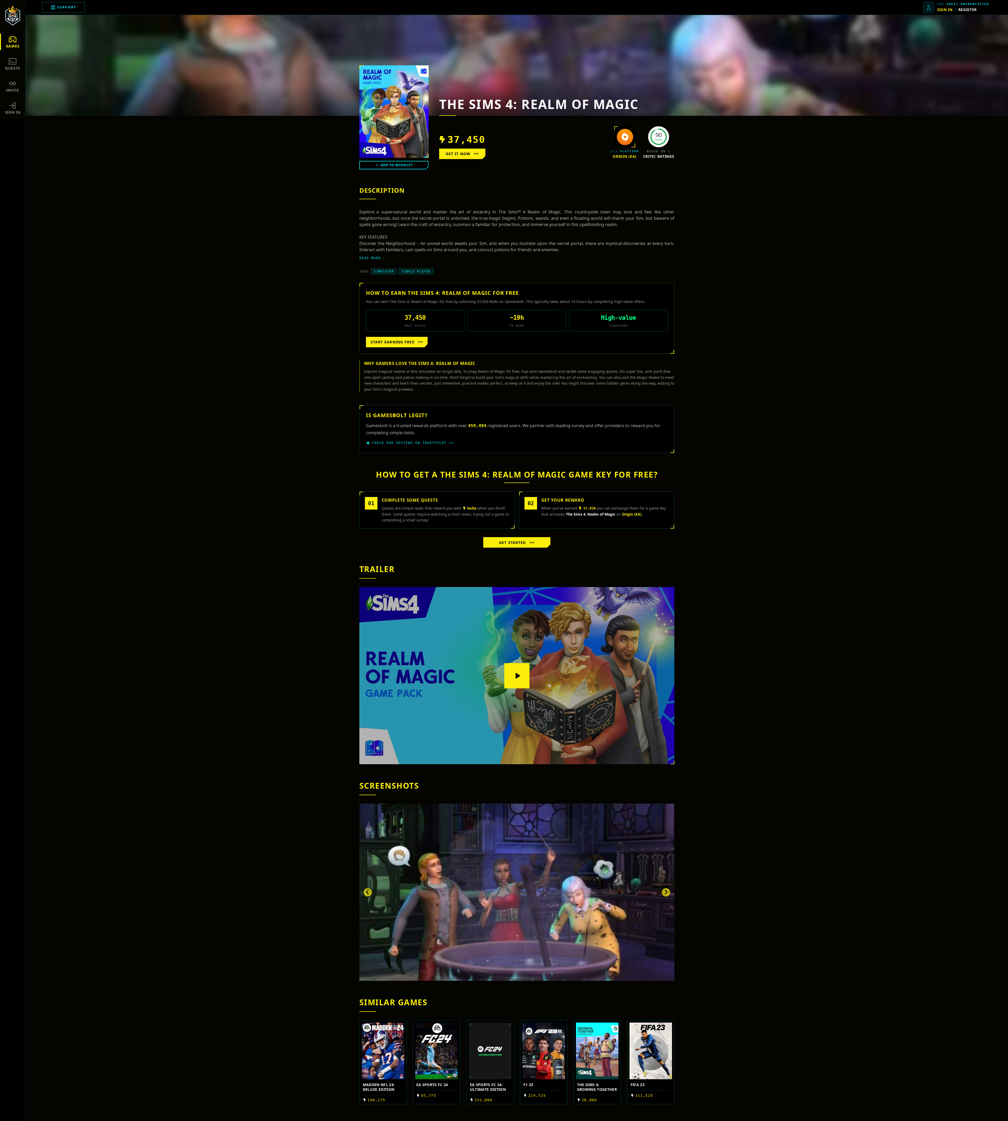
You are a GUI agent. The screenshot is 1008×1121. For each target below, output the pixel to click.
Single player (416, 271)
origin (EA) (625, 156)
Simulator (384, 271)
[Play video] (516, 675)
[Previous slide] (368, 892)
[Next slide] (666, 892)
